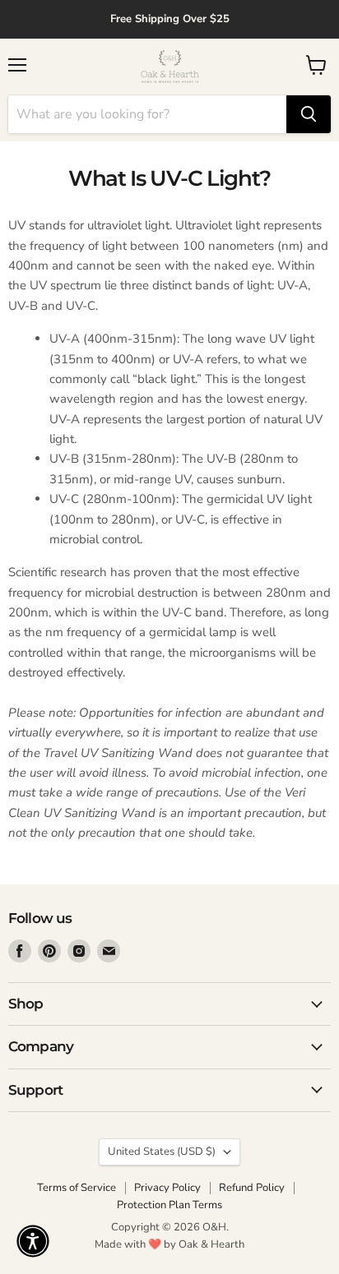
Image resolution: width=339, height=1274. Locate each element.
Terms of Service (76, 1187)
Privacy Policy (167, 1187)
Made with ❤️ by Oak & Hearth (169, 1244)
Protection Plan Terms (169, 1205)
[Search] (308, 114)
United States (162, 1151)
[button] (32, 1241)
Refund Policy (252, 1187)
